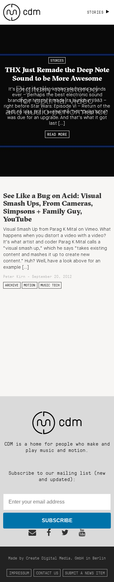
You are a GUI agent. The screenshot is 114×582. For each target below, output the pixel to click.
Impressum (19, 572)
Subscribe (57, 520)
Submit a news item (85, 572)
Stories (57, 60)
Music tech (50, 285)
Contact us (47, 572)
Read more (57, 134)
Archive (11, 285)
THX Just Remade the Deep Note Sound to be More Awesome (57, 73)
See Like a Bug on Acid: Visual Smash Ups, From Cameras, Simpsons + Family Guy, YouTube (52, 207)
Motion (29, 285)
